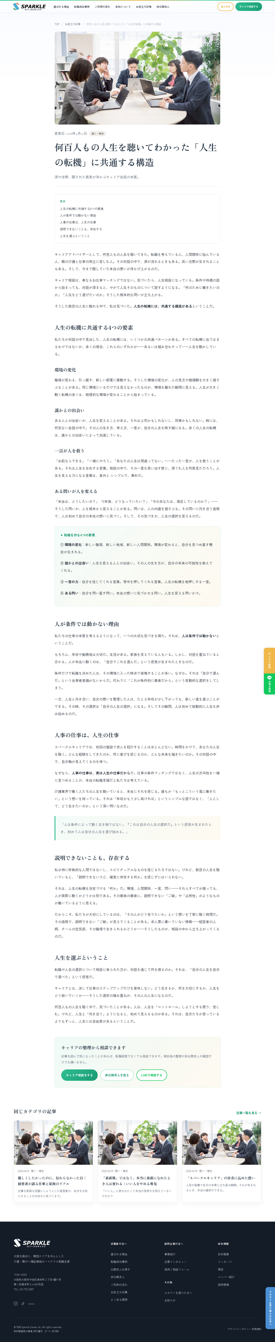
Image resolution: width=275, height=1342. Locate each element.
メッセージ (225, 1262)
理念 (220, 1269)
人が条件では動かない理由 (78, 215)
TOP (57, 24)
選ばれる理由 (61, 6)
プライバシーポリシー (239, 1329)
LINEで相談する (151, 1075)
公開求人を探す (120, 1269)
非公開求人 (163, 6)
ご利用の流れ (102, 6)
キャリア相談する (248, 6)
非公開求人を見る (117, 1075)
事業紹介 (170, 1254)
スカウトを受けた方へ (178, 1293)
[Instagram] (16, 1303)
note (31, 1303)
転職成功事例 (82, 6)
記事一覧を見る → (248, 1113)
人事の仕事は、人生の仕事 (78, 222)
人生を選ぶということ (75, 236)
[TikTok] (23, 1303)
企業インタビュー (175, 1262)
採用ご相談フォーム (176, 1269)
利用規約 (256, 1329)
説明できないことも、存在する (81, 229)
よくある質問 (119, 1300)
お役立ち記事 (143, 6)
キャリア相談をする (79, 1075)
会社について (123, 6)
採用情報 (223, 1285)
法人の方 (225, 6)
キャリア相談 (269, 660)
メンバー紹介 (226, 1277)
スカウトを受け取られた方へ (270, 1308)
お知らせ (170, 1300)
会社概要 (223, 1254)
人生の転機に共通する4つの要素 (82, 208)
